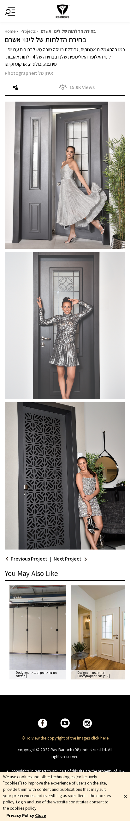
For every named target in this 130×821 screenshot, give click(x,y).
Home (10, 31)
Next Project (67, 559)
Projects (28, 31)
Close (40, 815)
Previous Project (29, 559)
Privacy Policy (20, 815)
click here (100, 738)
